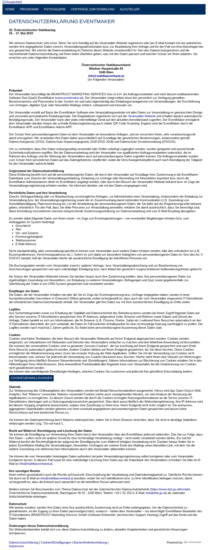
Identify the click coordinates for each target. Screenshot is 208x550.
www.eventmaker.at (69, 97)
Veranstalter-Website (142, 116)
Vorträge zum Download (93, 9)
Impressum (16, 546)
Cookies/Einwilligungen (31, 378)
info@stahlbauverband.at (106, 76)
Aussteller (130, 9)
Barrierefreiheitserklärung (90, 542)
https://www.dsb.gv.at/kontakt (170, 489)
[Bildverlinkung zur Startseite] (12, 2)
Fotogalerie (55, 9)
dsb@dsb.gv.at (156, 493)
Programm (29, 9)
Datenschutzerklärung (23, 542)
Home (10, 9)
